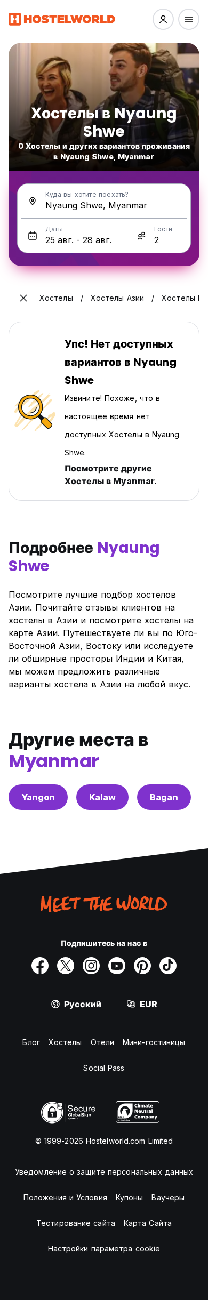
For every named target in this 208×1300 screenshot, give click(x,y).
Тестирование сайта (75, 1222)
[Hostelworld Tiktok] (168, 965)
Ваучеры (168, 1197)
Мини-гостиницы (154, 1042)
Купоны (129, 1197)
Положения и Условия (65, 1197)
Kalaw (102, 797)
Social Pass (103, 1067)
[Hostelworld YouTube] (116, 965)
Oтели (103, 1042)
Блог (30, 1042)
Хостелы (65, 1042)
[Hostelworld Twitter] (65, 965)
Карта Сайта (148, 1222)
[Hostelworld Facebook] (40, 965)
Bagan (164, 797)
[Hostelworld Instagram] (91, 965)
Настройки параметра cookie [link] (104, 1248)
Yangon (38, 797)
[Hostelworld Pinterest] (142, 965)
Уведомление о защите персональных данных (104, 1171)
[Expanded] (23, 298)
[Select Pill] (163, 19)
